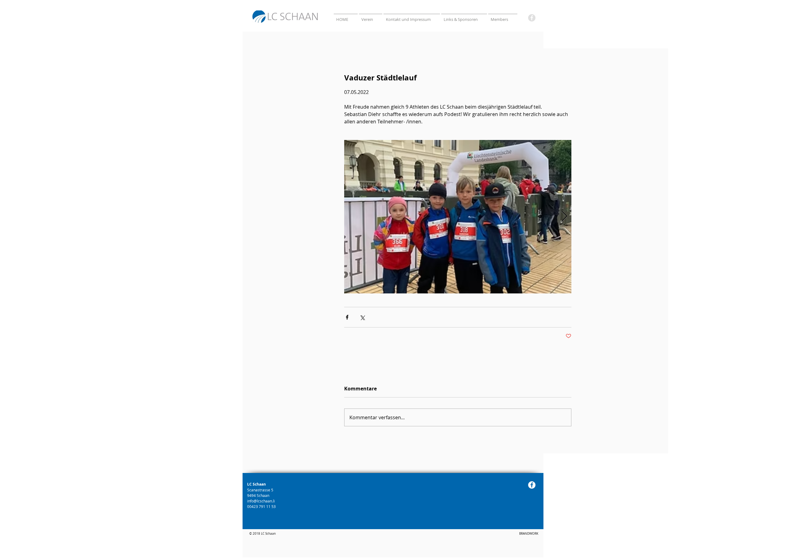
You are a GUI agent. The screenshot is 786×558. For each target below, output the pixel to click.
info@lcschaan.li (261, 500)
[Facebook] (531, 17)
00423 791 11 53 (262, 506)
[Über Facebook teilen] (347, 317)
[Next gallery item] (564, 217)
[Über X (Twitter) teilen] (362, 317)
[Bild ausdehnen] (457, 216)
